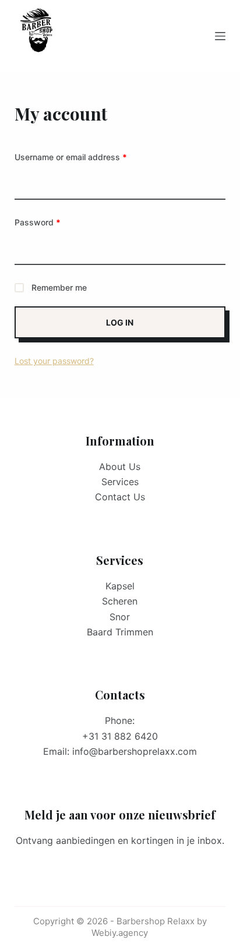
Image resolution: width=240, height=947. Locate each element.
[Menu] (220, 36)
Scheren (119, 601)
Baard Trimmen (120, 632)
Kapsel (120, 586)
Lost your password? (54, 361)
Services (120, 481)
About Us (119, 466)
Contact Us (120, 497)
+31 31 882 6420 (120, 736)
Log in (119, 322)
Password (54, 222)
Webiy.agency (119, 932)
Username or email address (88, 156)
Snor (120, 617)
